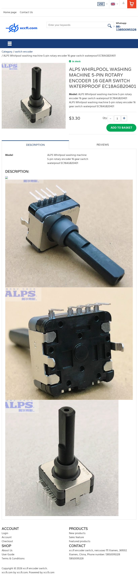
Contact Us (26, 12)
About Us (7, 550)
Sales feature (76, 537)
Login (5, 533)
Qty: (105, 118)
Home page (9, 12)
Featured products (79, 541)
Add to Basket (121, 127)
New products (77, 533)
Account (7, 537)
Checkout (7, 541)
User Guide (8, 554)
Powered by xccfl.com (41, 572)
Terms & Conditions (13, 558)
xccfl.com (7, 572)
